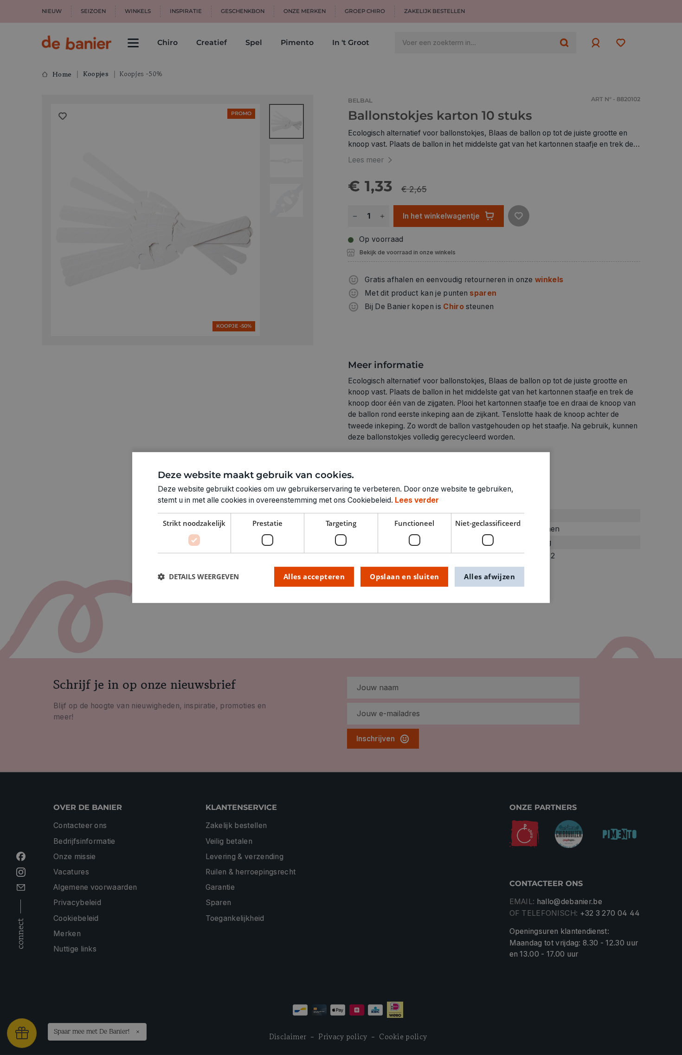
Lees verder (417, 500)
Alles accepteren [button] (314, 576)
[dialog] (341, 527)
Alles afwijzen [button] (489, 576)
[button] (198, 576)
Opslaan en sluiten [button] (404, 576)
